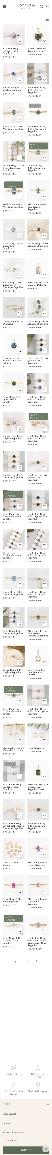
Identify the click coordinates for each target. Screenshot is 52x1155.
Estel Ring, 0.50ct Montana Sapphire (13, 632)
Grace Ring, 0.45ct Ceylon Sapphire (13, 671)
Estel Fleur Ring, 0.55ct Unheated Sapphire (36, 129)
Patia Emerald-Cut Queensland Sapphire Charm (37, 787)
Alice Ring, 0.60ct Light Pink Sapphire (37, 901)
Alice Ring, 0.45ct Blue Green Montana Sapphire (37, 633)
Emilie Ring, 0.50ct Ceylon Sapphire (13, 437)
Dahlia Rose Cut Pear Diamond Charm (36, 672)
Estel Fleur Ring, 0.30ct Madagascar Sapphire (37, 711)
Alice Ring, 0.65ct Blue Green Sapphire (37, 207)
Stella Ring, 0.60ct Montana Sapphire (13, 206)
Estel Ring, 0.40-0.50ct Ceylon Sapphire (12, 940)
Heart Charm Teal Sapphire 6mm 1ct (37, 50)
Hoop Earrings (35, 748)
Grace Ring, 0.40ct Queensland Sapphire (37, 360)
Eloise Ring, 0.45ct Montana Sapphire (13, 593)
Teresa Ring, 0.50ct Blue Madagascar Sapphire (13, 168)
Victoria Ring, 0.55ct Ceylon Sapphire (11, 51)
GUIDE (6, 1104)
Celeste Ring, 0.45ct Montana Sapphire (36, 168)
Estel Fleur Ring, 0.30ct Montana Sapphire (12, 711)
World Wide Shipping (38, 1091)
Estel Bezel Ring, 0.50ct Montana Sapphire (36, 594)
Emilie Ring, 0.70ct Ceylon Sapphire (13, 89)
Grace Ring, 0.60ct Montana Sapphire (37, 323)
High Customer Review (38, 1075)
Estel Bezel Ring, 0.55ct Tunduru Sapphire (36, 399)
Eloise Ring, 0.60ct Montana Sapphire (13, 128)
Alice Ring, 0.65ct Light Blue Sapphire (13, 246)
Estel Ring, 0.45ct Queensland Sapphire (37, 477)
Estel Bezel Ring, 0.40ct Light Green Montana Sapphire (13, 826)
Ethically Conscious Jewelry (14, 1092)
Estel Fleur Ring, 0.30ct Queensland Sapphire (37, 516)
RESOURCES (9, 1114)
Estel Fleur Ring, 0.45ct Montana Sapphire (36, 438)
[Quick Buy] (19, 40)
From (36, 289)
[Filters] (47, 20)
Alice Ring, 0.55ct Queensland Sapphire (13, 399)
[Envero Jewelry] (26, 6)
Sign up (26, 1150)
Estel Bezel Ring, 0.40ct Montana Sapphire (36, 826)
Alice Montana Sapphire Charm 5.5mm (12, 360)
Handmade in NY (13, 1074)
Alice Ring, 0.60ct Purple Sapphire (37, 864)
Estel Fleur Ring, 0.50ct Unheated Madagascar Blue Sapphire (36, 941)
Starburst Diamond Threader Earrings (13, 749)
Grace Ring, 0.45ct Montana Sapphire (37, 245)
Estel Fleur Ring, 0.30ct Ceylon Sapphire (12, 787)
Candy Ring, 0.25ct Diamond (13, 323)
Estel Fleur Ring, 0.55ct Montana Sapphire (36, 555)
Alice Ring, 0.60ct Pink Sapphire (13, 900)
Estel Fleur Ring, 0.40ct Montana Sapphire (12, 516)
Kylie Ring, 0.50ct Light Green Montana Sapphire (13, 285)
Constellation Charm (10, 864)
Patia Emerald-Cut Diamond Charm (37, 284)
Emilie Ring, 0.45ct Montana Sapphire (13, 476)
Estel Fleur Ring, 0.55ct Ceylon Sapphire (36, 90)
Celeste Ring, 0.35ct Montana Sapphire (12, 555)
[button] (41, 7)
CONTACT (8, 1124)
